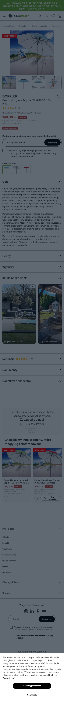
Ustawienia (32, 695)
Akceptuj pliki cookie (32, 686)
